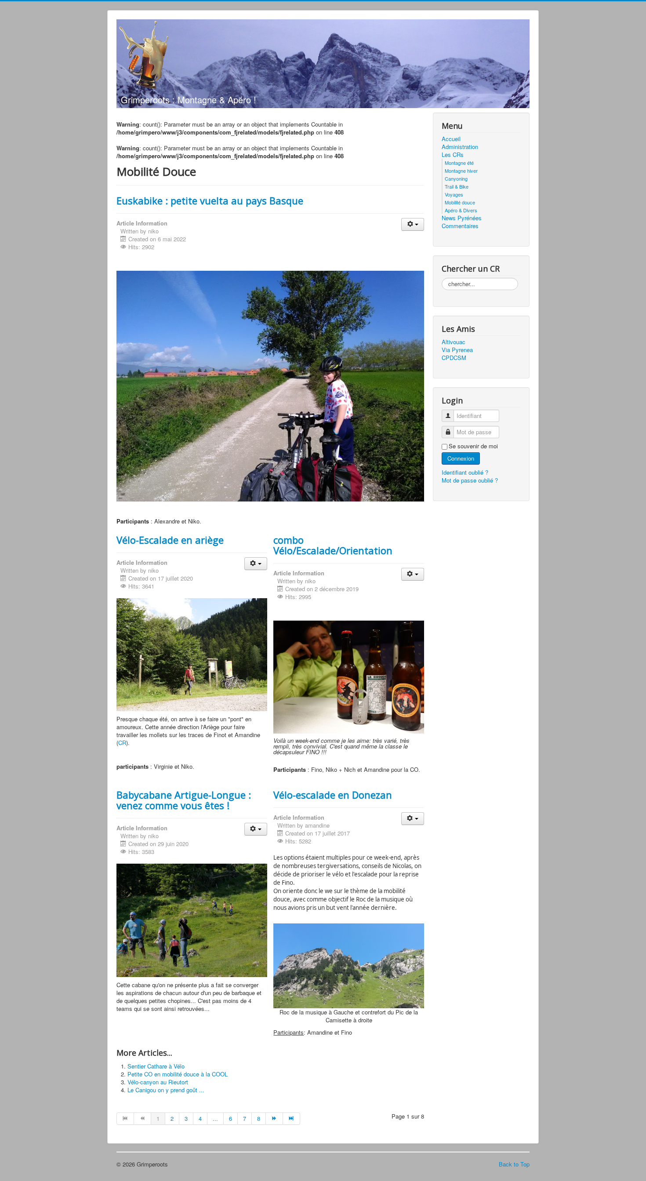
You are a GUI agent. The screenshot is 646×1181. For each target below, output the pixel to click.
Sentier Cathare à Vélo (156, 1066)
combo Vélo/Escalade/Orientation (332, 545)
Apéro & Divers (461, 210)
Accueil (451, 139)
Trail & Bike (456, 186)
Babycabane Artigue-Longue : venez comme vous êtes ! (183, 800)
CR (122, 742)
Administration (460, 147)
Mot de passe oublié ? (470, 480)
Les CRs (453, 155)
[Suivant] (274, 1118)
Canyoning (456, 178)
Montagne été (459, 162)
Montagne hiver (461, 170)
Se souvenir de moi (473, 446)
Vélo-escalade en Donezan (332, 794)
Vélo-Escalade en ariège (170, 539)
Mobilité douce (460, 202)
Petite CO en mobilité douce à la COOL (177, 1074)
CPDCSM (454, 358)
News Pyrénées (462, 218)
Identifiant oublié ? (465, 472)
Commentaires (460, 226)
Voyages (454, 194)
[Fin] (291, 1118)
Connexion (460, 458)
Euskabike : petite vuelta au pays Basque (209, 200)
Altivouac (453, 342)
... (215, 1118)
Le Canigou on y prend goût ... (165, 1090)
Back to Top (514, 1164)
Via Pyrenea (457, 350)
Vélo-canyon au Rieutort (157, 1082)
